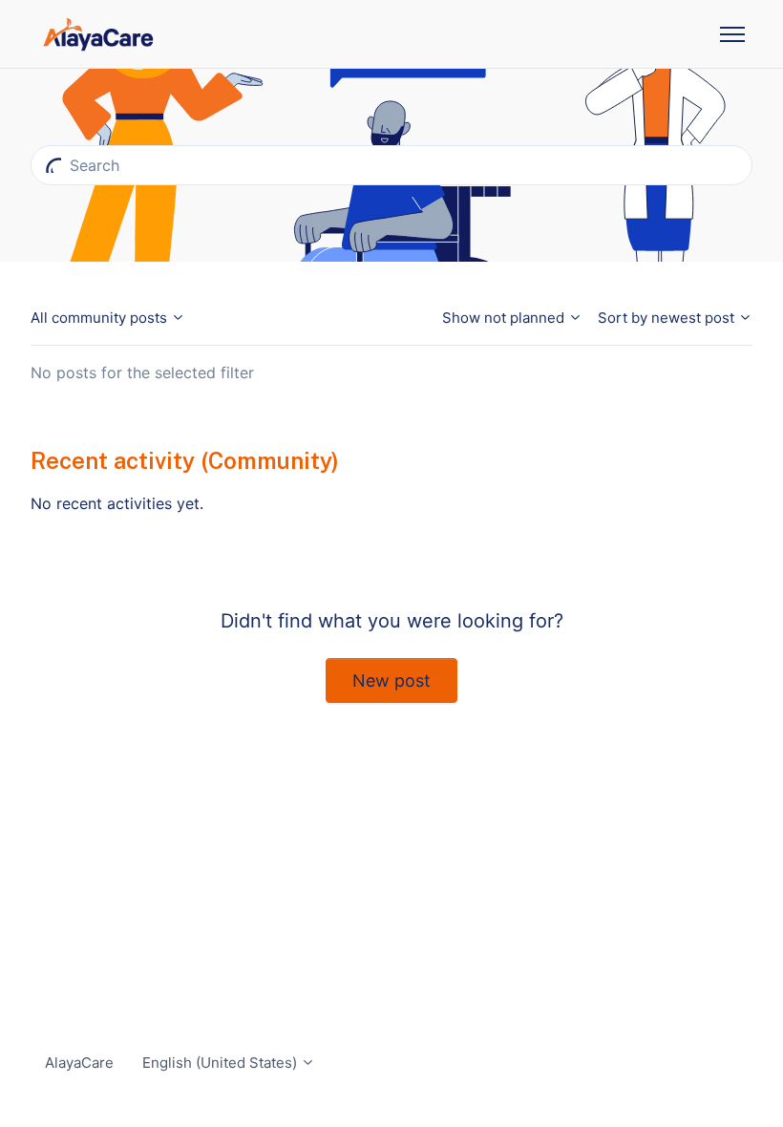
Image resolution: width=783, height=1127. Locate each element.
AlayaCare (79, 1062)
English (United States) (221, 1062)
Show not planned (505, 317)
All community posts (101, 317)
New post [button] (391, 680)
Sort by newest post (668, 317)
